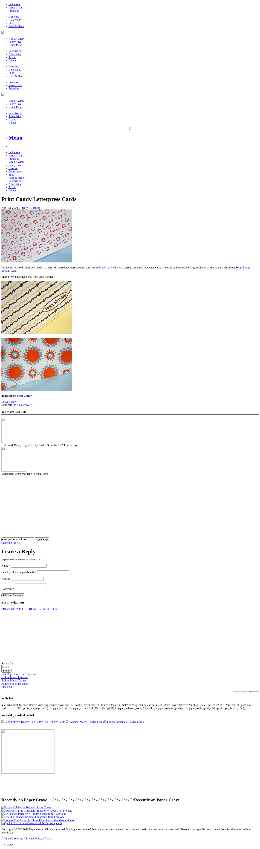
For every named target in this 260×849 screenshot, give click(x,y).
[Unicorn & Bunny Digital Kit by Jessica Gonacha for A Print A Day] (13, 441)
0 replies (35, 207)
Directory (13, 16)
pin (21, 404)
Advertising (15, 54)
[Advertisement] (31, 500)
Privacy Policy (34, 838)
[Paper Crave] (2, 32)
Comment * (8, 588)
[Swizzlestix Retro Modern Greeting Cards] (13, 470)
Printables (13, 10)
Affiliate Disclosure (12, 838)
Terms (48, 838)
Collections (14, 19)
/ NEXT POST (49, 609)
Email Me (6, 686)
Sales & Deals (16, 26)
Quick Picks (15, 44)
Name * (5, 565)
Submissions (15, 50)
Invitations (14, 4)
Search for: (7, 663)
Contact (12, 60)
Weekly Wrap (16, 38)
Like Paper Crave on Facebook (18, 674)
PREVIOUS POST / (14, 609)
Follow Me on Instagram (15, 683)
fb (15, 404)
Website (5, 578)
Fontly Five (14, 41)
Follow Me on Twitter (13, 680)
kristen (24, 207)
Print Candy (105, 267)
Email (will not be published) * (18, 572)
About (12, 57)
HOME (33, 609)
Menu (15, 137)
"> (244, 708)
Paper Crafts (15, 7)
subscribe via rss (10, 542)
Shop (11, 23)
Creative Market (251, 691)
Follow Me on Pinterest (14, 677)
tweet (28, 404)
